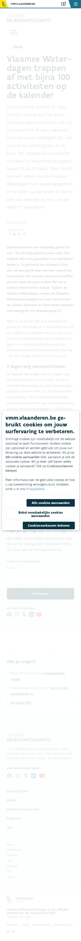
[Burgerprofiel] (63, 4)
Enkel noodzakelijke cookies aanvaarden (40, 514)
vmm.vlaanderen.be (23, 3)
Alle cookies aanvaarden (50, 503)
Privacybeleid (35, 489)
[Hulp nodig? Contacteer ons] (76, 4)
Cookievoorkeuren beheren (49, 525)
